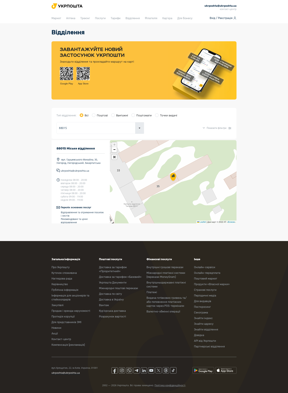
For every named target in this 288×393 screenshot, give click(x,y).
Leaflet (202, 221)
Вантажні (122, 115)
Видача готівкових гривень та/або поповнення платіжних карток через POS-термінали (166, 301)
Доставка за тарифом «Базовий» (120, 276)
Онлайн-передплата (207, 272)
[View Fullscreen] (114, 156)
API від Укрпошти (205, 340)
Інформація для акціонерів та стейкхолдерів (70, 297)
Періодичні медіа (205, 295)
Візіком (231, 221)
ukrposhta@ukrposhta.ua (75, 170)
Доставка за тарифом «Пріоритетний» (113, 269)
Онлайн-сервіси (204, 267)
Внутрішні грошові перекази (164, 267)
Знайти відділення (206, 329)
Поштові (102, 115)
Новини (56, 327)
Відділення (133, 18)
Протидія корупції (63, 316)
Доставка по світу (110, 293)
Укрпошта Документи (112, 282)
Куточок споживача (64, 272)
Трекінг (85, 18)
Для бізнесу (184, 18)
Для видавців (202, 301)
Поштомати (144, 115)
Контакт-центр (61, 339)
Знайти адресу (204, 323)
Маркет (56, 18)
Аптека (70, 18)
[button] (173, 177)
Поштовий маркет (205, 278)
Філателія (151, 18)
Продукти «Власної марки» (212, 284)
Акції (55, 333)
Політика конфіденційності (169, 385)
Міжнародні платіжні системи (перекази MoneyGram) (165, 274)
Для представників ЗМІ (66, 322)
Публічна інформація (65, 289)
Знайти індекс (203, 318)
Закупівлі (58, 305)
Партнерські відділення (209, 346)
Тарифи (115, 18)
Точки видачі (168, 115)
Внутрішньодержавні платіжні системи (166, 284)
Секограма (201, 312)
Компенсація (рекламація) (68, 344)
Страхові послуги (205, 289)
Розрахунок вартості (112, 316)
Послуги (100, 18)
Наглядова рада (62, 278)
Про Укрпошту (61, 267)
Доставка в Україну (111, 299)
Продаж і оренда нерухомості (71, 310)
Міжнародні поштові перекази (118, 288)
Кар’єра (167, 18)
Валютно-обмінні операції (163, 311)
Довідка (199, 335)
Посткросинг (202, 306)
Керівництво (60, 284)
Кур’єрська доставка (112, 310)
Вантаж (104, 305)
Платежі (151, 292)
